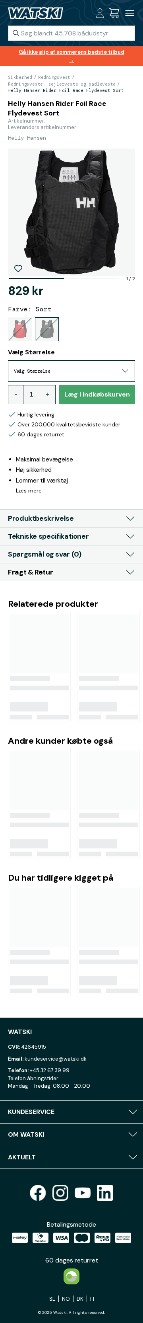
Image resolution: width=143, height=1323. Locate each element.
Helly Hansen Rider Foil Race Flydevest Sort (66, 90)
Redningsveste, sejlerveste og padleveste (62, 84)
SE (52, 1299)
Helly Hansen (27, 137)
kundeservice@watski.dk (56, 1058)
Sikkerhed (20, 77)
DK (80, 1299)
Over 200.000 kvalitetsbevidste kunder (68, 424)
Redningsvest (54, 77)
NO (66, 1299)
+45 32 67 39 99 (50, 1070)
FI (92, 1299)
